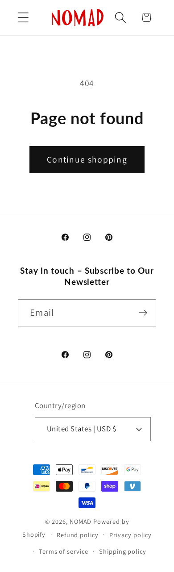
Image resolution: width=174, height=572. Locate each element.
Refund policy (78, 534)
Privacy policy (130, 534)
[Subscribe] (143, 312)
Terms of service (63, 551)
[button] (23, 17)
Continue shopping (87, 159)
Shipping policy (122, 551)
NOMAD (81, 521)
